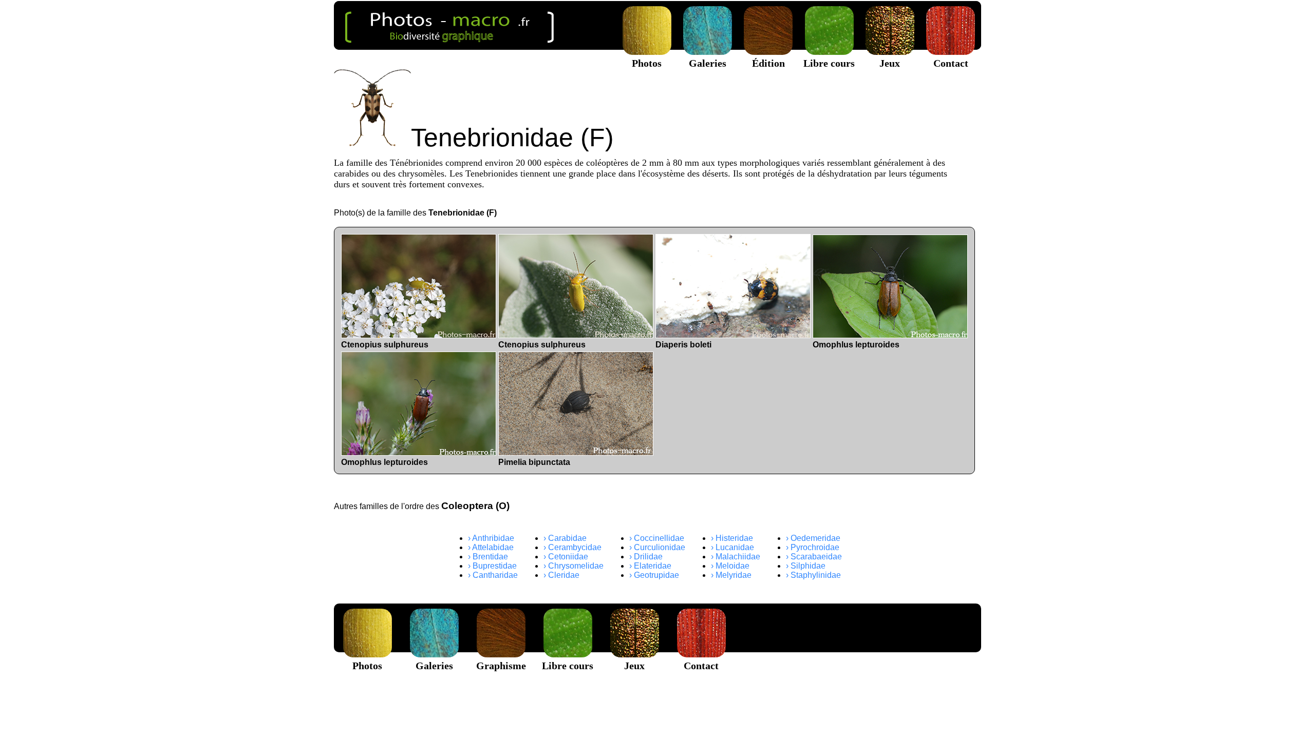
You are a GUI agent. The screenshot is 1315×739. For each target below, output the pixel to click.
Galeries (707, 63)
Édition (768, 63)
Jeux (889, 63)
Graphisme (501, 665)
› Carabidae (565, 538)
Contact (950, 63)
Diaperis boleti (683, 344)
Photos (647, 63)
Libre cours (829, 63)
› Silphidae (805, 565)
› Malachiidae (735, 556)
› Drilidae (646, 556)
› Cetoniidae (565, 556)
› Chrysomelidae (573, 565)
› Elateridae (650, 565)
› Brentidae (488, 556)
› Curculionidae (657, 547)
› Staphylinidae (813, 575)
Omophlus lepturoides (856, 344)
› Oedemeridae (813, 538)
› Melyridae (731, 575)
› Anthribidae (491, 538)
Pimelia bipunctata (534, 462)
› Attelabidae (491, 547)
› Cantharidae (493, 575)
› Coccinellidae (656, 538)
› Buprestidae (492, 565)
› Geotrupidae (654, 575)
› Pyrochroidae (812, 547)
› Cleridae (561, 575)
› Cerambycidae (572, 547)
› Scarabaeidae (814, 556)
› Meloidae (730, 565)
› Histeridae (732, 538)
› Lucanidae (732, 547)
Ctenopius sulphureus (384, 344)
